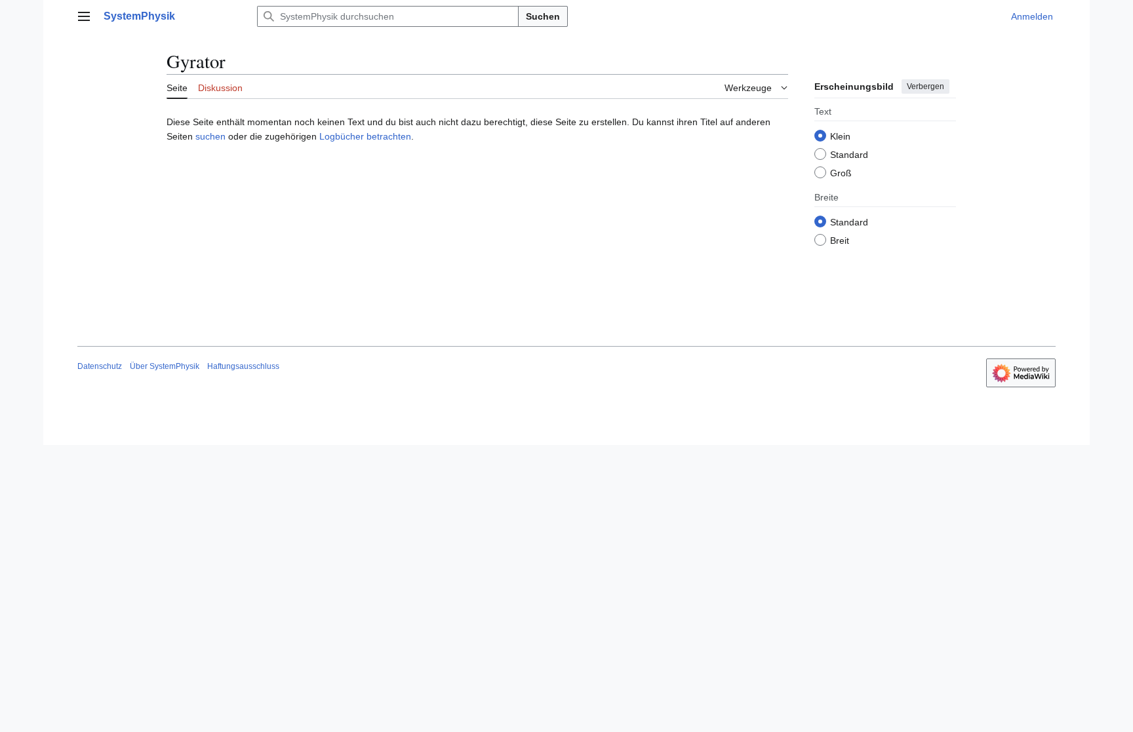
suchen (210, 136)
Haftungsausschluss (243, 366)
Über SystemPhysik (164, 366)
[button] (83, 16)
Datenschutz (99, 366)
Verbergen (925, 86)
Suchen (543, 16)
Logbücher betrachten (365, 136)
